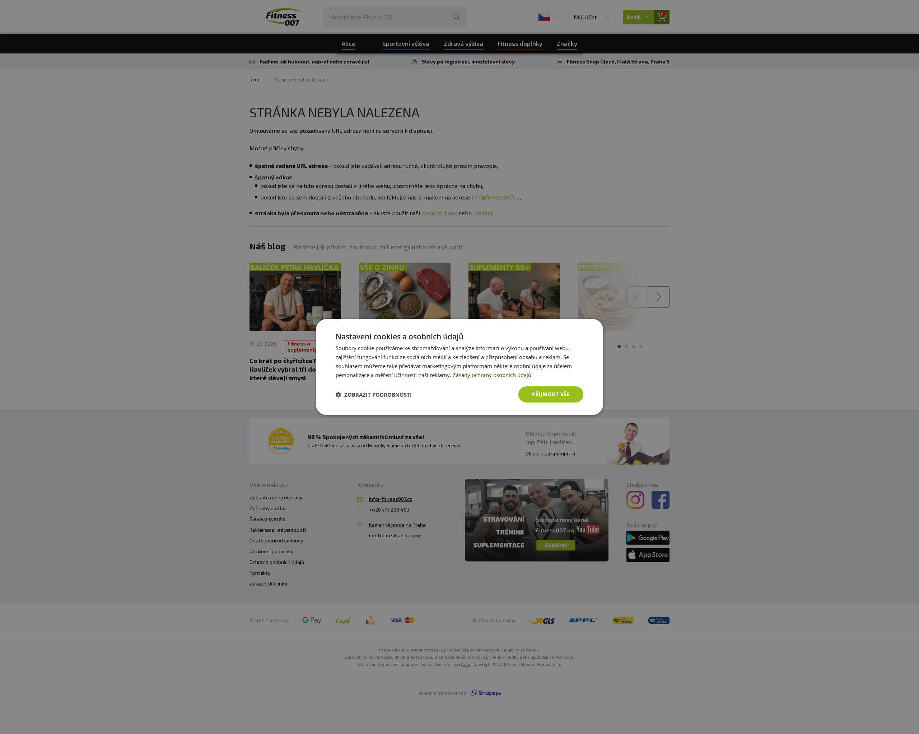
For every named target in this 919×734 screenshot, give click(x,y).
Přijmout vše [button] (551, 394)
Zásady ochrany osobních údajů (492, 374)
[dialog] (459, 367)
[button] (374, 395)
